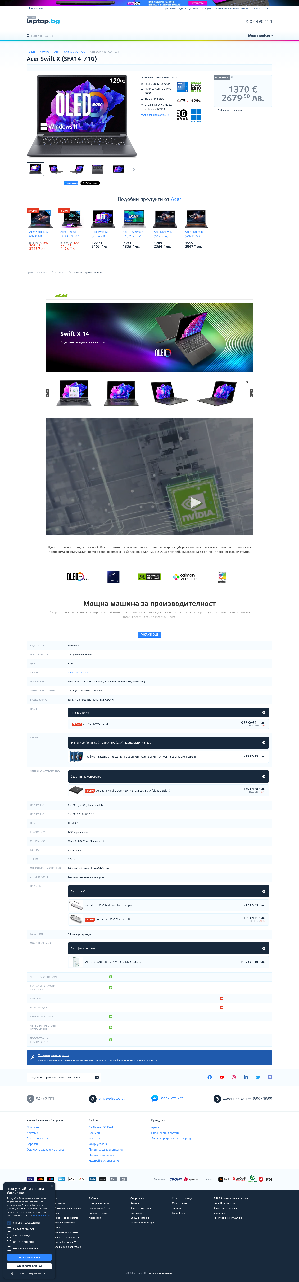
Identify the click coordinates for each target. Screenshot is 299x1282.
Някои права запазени (159, 1273)
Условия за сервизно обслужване (231, 8)
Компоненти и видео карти (62, 1217)
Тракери (176, 1208)
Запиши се (97, 1077)
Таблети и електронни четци (63, 1237)
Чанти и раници (56, 1203)
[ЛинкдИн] (246, 1077)
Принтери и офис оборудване (64, 1246)
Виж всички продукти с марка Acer (47, 243)
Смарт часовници (182, 1198)
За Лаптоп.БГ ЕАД (101, 1127)
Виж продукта (76, 756)
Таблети (93, 1198)
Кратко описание (37, 272)
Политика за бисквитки (103, 1155)
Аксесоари (95, 1217)
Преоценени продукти (175, 8)
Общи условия (98, 1144)
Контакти (256, 8)
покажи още (149, 635)
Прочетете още (41, 1215)
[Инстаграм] (234, 1077)
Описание (58, 272)
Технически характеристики (86, 272)
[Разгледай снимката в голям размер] (82, 116)
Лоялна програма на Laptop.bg (171, 1138)
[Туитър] (258, 1077)
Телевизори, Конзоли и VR (62, 1242)
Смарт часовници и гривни (62, 1232)
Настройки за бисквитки (104, 1160)
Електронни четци (99, 1203)
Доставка (193, 8)
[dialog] (29, 1230)
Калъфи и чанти (98, 1212)
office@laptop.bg (112, 1098)
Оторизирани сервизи (53, 1055)
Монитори (219, 1212)
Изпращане (72, 183)
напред (133, 169)
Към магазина (36, 8)
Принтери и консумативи (228, 1217)
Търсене (29, 36)
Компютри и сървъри (226, 1208)
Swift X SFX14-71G (78, 672)
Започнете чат (171, 1098)
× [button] (51, 1186)
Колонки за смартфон (142, 1222)
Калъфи (135, 1203)
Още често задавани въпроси (46, 1149)
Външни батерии (140, 1217)
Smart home (178, 1212)
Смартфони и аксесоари (61, 1222)
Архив (155, 1127)
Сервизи (32, 1144)
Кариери (94, 1132)
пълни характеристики (153, 114)
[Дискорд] (270, 1077)
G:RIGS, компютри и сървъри (64, 1208)
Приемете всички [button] (29, 1257)
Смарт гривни (180, 1203)
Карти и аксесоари (141, 1208)
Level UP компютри (224, 1203)
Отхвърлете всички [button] (29, 1266)
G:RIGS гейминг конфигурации (231, 1198)
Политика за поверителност (107, 1149)
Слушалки (136, 1212)
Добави (230, 110)
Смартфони (137, 1198)
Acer (176, 200)
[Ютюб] (222, 1077)
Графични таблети (99, 1208)
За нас (267, 8)
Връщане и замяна (39, 1138)
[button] (47, 393)
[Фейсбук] (209, 1077)
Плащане (206, 8)
